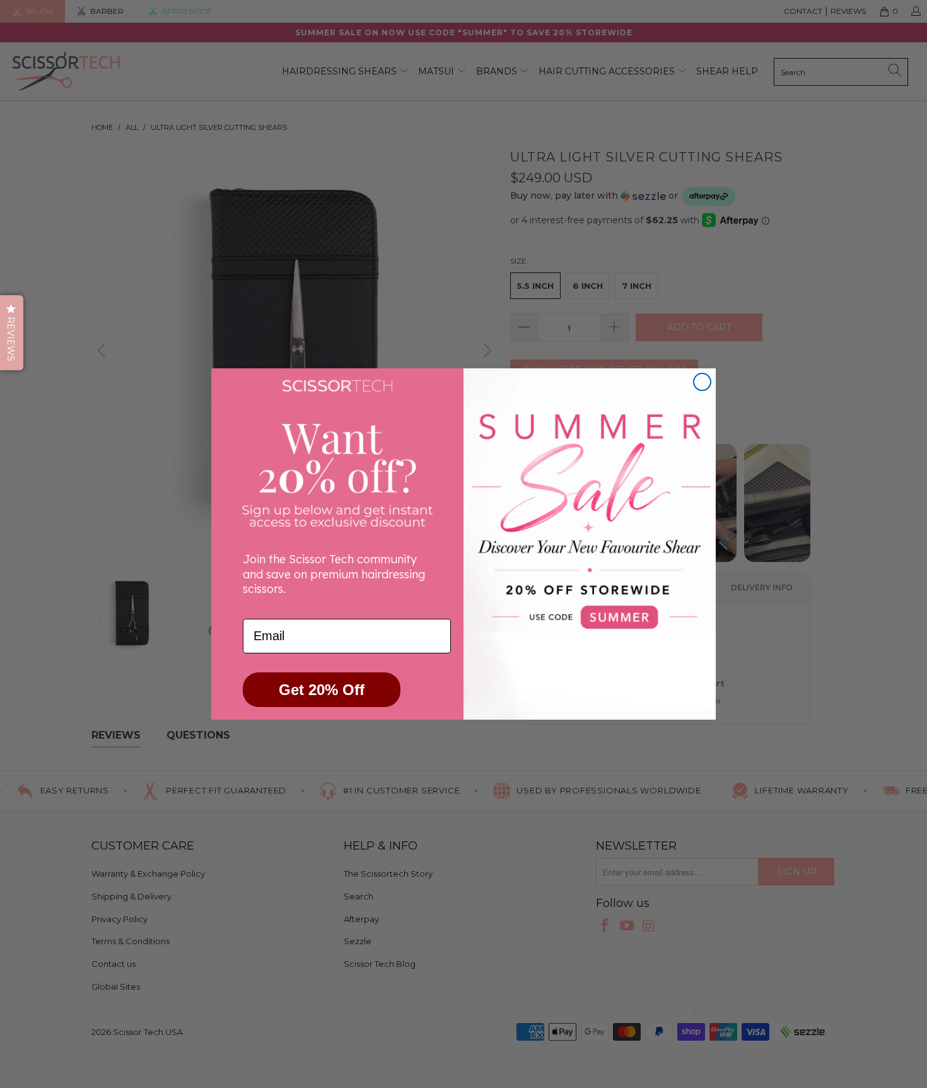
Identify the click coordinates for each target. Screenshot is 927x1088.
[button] (11, 332)
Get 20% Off (321, 689)
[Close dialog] (702, 381)
